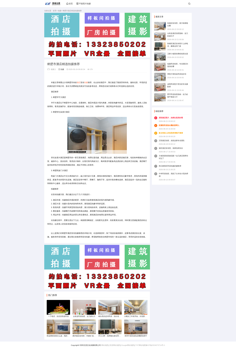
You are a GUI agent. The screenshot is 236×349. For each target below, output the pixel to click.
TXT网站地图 (140, 345)
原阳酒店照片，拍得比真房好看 (171, 118)
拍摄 (59, 11)
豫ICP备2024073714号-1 (155, 345)
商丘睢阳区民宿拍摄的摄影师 (170, 166)
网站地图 (104, 345)
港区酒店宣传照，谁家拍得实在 (171, 148)
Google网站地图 (127, 345)
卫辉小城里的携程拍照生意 (177, 54)
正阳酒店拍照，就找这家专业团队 (172, 140)
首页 (71, 4)
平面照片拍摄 (85, 4)
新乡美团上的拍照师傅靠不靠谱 (171, 133)
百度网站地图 (115, 345)
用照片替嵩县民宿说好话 (176, 74)
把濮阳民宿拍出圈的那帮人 (169, 125)
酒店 (79, 82)
